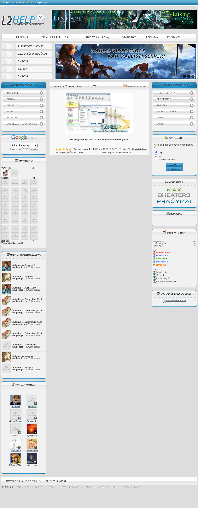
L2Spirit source (33, 267)
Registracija (39, 2)
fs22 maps (24, 487)
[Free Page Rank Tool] (174, 300)
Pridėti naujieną (97, 37)
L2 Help (23, 19)
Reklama (152, 37)
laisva (38, 487)
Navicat (142, 86)
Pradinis (22, 37)
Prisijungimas (15, 2)
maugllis (87, 149)
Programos (131, 86)
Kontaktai (174, 37)
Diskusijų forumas (54, 37)
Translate (33, 149)
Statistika (129, 37)
